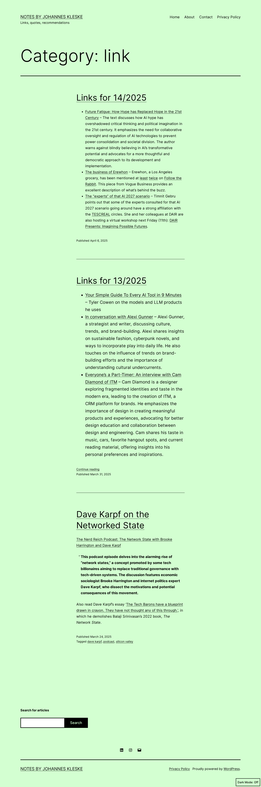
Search (76, 723)
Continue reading (87, 469)
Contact (206, 17)
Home (175, 17)
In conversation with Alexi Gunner (119, 316)
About (189, 17)
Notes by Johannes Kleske (51, 16)
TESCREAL (101, 214)
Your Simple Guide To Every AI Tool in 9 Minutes (133, 295)
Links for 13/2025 (111, 280)
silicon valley (124, 641)
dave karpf (94, 641)
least (144, 178)
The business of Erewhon (106, 172)
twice (153, 178)
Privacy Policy (229, 17)
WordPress (232, 769)
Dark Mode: (245, 782)
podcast (108, 641)
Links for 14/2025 (111, 97)
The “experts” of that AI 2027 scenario (117, 196)
